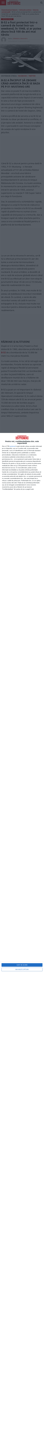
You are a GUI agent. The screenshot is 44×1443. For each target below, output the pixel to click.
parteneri (13, 446)
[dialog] (22, 938)
